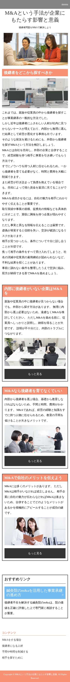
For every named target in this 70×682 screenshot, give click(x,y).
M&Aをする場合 (11, 639)
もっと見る (35, 373)
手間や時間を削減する (15, 651)
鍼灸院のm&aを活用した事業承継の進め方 (34, 593)
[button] (35, 4)
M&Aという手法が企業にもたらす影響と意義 (35, 16)
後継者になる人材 (12, 645)
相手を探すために (12, 657)
